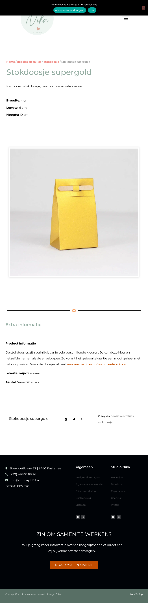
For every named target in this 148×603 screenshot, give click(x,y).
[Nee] (143, 8)
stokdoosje (51, 61)
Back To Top (136, 594)
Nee (92, 10)
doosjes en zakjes (29, 61)
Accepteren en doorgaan (69, 10)
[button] (66, 420)
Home (10, 61)
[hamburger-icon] (126, 19)
